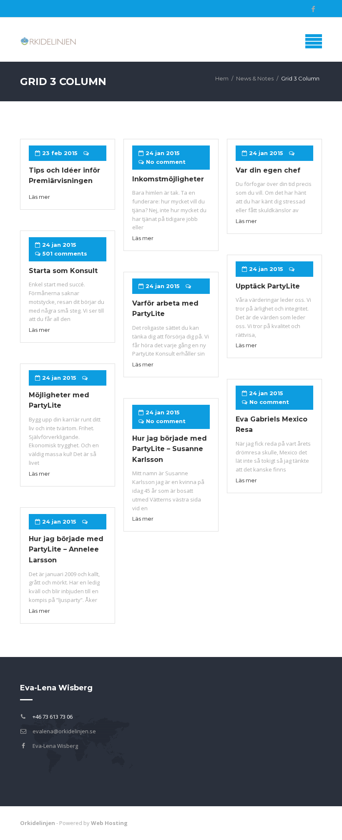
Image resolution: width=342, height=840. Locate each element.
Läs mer (39, 196)
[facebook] (313, 9)
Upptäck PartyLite (268, 286)
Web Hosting (109, 823)
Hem (222, 78)
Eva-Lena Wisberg (55, 746)
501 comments (65, 253)
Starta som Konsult (63, 271)
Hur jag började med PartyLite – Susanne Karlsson (169, 449)
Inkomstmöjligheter (168, 179)
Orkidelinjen (37, 823)
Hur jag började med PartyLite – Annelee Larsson (66, 549)
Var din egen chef (268, 170)
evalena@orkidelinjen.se (64, 731)
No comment (166, 161)
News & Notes (255, 78)
